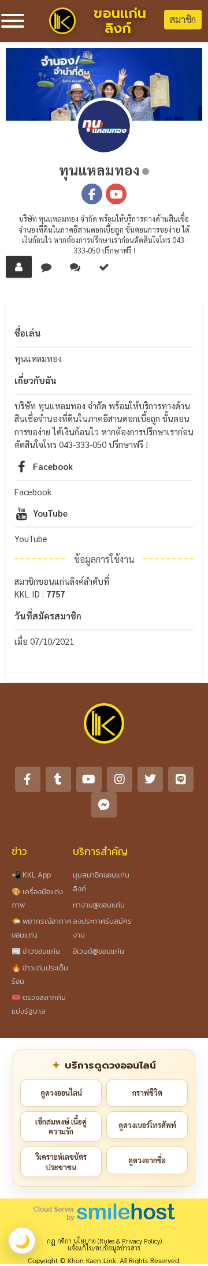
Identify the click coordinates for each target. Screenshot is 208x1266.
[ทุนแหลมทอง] (104, 126)
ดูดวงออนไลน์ (61, 1092)
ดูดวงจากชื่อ (147, 1160)
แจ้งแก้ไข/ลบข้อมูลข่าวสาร (104, 1247)
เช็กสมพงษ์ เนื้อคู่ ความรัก (61, 1126)
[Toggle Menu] (12, 20)
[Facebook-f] (27, 779)
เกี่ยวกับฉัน (35, 380)
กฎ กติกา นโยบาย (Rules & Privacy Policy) (104, 1241)
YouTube (50, 512)
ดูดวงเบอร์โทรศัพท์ (147, 1125)
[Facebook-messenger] (104, 804)
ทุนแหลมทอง (99, 169)
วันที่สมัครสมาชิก (47, 615)
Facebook (53, 466)
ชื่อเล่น (27, 332)
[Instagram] (119, 779)
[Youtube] (89, 779)
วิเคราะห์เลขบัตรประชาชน (61, 1162)
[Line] (181, 779)
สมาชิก (183, 19)
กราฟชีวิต (147, 1092)
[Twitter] (150, 779)
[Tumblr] (58, 779)
